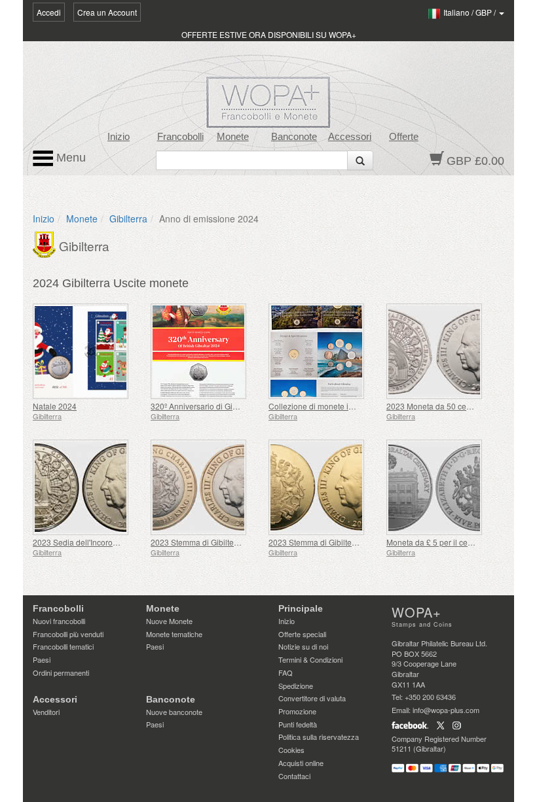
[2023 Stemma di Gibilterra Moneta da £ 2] (206, 487)
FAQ (285, 672)
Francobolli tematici (63, 646)
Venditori (46, 711)
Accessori (349, 136)
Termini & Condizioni (310, 659)
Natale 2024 (55, 405)
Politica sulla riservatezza (318, 736)
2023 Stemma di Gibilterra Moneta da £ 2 (224, 542)
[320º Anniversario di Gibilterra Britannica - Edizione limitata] (206, 351)
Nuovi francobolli (59, 621)
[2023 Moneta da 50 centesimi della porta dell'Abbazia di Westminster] (442, 351)
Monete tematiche (174, 634)
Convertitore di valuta (312, 698)
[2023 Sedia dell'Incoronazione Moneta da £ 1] (88, 487)
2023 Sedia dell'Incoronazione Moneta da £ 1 (113, 542)
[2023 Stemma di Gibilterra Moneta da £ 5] (324, 487)
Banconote (294, 136)
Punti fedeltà (297, 724)
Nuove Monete (169, 621)
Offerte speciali (302, 634)
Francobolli (180, 136)
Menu (69, 157)
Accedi (49, 12)
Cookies (291, 749)
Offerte (403, 136)
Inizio (118, 136)
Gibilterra (128, 218)
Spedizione (295, 685)
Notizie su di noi (303, 646)
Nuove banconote (174, 711)
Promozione (297, 711)
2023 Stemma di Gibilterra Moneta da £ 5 (341, 542)
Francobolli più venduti (68, 634)
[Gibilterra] (46, 243)
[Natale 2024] (88, 351)
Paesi (41, 659)
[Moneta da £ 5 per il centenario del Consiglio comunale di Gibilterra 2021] (442, 487)
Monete (233, 136)
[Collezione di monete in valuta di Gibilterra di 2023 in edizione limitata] (324, 351)
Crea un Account (107, 12)
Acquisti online (301, 763)
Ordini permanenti (61, 672)
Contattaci (294, 776)
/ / (470, 12)
